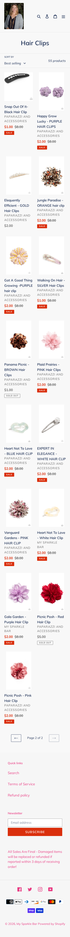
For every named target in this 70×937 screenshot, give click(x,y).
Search (13, 773)
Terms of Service (21, 784)
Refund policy (19, 795)
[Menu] (63, 16)
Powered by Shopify (51, 924)
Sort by (9, 56)
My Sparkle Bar (27, 924)
